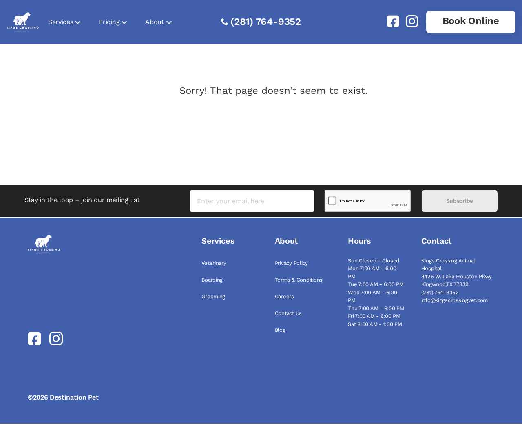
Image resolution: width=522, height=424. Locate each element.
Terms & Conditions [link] (299, 280)
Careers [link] (284, 296)
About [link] (154, 22)
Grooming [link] (213, 296)
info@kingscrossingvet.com (454, 300)
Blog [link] (280, 330)
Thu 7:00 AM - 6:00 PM (376, 308)
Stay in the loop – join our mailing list (81, 200)
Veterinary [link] (213, 263)
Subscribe (459, 201)
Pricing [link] (109, 22)
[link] (389, 21)
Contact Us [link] (288, 313)
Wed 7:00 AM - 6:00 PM (372, 296)
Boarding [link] (212, 280)
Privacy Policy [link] (291, 263)
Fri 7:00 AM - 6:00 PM (374, 316)
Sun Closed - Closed (373, 261)
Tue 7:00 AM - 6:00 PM (376, 284)
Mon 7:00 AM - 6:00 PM (372, 272)
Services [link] (60, 22)
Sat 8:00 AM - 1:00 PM (375, 324)
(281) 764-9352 (265, 21)
